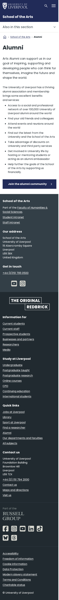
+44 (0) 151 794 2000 (16, 479)
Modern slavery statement (20, 574)
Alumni (7, 433)
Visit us (7, 495)
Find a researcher (14, 428)
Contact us (10, 485)
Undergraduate (12, 365)
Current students (14, 323)
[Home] (22, 6)
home (5, 37)
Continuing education (16, 391)
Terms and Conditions (17, 580)
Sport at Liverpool (14, 422)
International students (17, 396)
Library (7, 417)
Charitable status (14, 585)
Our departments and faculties (23, 438)
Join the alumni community (27, 184)
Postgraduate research (18, 375)
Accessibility (11, 553)
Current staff (11, 329)
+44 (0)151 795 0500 (16, 273)
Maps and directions (16, 490)
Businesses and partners (18, 339)
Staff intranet (11, 222)
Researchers (11, 344)
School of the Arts (18, 17)
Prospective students (16, 334)
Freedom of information (18, 559)
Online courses (12, 381)
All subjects (10, 443)
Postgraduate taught (16, 370)
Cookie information (15, 564)
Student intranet (13, 217)
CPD (5, 386)
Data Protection (13, 569)
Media (6, 350)
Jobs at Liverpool (14, 412)
